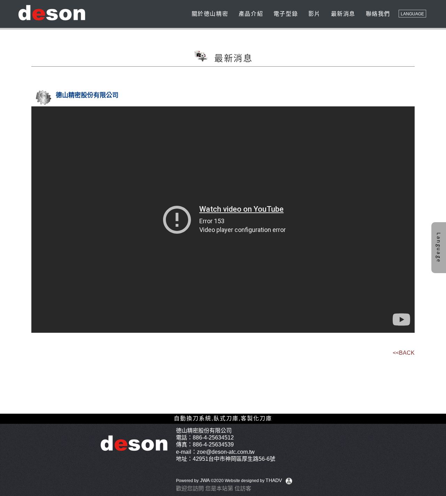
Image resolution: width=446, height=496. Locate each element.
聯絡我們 (377, 14)
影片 (313, 14)
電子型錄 (284, 14)
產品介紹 (250, 14)
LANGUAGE (412, 14)
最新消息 (342, 14)
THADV (274, 480)
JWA (204, 480)
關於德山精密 (209, 14)
